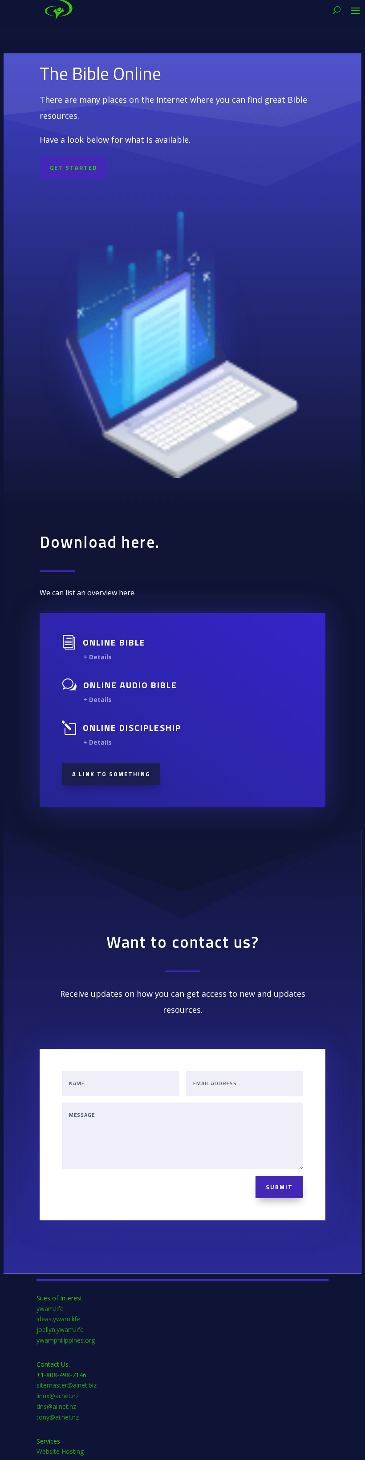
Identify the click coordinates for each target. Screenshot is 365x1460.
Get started (73, 167)
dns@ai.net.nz (56, 1406)
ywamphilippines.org (65, 1340)
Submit (279, 1187)
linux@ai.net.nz (57, 1396)
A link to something (111, 774)
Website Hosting (60, 1451)
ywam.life (50, 1308)
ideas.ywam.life (58, 1319)
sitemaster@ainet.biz (66, 1385)
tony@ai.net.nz (57, 1417)
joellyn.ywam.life (60, 1329)
